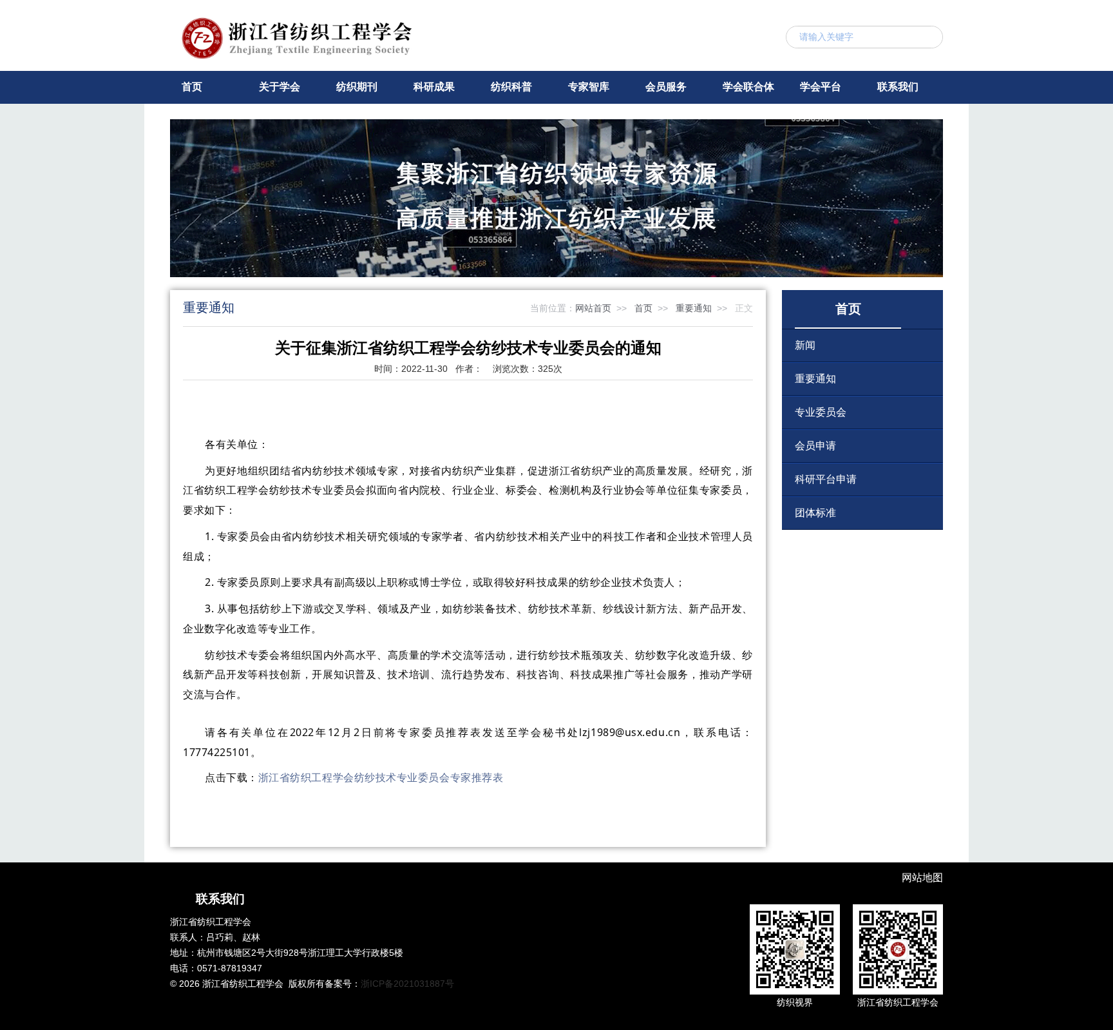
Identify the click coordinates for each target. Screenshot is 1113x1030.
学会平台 (820, 86)
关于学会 (279, 86)
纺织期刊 (356, 86)
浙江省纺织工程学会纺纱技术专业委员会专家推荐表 (381, 777)
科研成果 (434, 86)
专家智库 (588, 86)
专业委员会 (820, 412)
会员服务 (666, 86)
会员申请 (815, 445)
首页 (192, 86)
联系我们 (897, 86)
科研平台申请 (826, 479)
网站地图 (922, 877)
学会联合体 (748, 86)
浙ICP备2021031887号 (407, 983)
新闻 (805, 345)
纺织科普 (511, 86)
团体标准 (815, 512)
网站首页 (593, 308)
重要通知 (694, 308)
